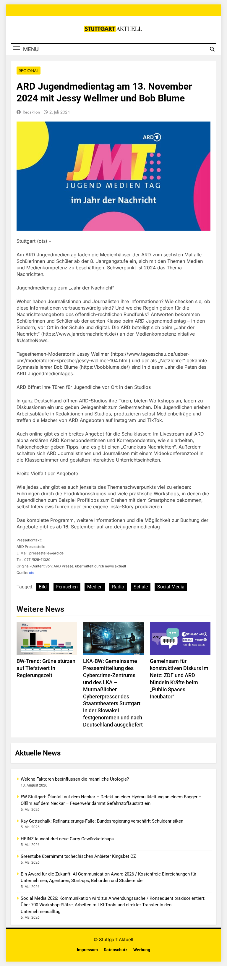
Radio (118, 587)
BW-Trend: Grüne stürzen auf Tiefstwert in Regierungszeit (46, 668)
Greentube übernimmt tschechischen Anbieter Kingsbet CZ (78, 856)
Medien (95, 587)
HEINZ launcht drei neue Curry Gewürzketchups (67, 839)
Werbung (141, 949)
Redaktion (31, 112)
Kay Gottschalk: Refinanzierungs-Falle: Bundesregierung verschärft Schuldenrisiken (102, 821)
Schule (141, 587)
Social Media (170, 587)
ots (31, 572)
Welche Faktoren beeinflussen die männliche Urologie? (75, 779)
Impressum (87, 949)
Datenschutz (115, 949)
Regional (28, 71)
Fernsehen (67, 587)
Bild (43, 587)
